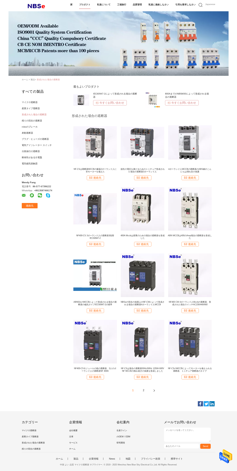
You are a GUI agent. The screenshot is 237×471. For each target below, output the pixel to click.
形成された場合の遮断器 (48, 79)
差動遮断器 (27, 133)
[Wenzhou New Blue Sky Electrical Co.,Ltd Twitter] (206, 403)
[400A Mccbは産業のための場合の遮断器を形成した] (142, 208)
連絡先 (30, 205)
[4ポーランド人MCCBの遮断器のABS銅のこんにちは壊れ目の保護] (190, 142)
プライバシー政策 (150, 459)
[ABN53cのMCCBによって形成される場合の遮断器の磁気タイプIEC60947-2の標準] (95, 275)
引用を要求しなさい (185, 4)
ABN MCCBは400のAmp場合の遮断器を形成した (190, 236)
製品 (76, 459)
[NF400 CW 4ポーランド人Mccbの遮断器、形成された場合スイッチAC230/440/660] (190, 275)
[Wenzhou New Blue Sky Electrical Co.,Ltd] (37, 5)
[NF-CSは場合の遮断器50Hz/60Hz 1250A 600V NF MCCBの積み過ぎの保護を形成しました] (142, 341)
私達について (104, 4)
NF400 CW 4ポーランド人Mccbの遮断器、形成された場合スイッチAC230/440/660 (190, 303)
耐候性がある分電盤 (32, 157)
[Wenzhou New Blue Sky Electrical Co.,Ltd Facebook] (200, 403)
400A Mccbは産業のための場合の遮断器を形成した (143, 236)
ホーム (59, 459)
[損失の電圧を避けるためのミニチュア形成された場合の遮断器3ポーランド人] (142, 142)
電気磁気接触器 (30, 163)
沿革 (71, 436)
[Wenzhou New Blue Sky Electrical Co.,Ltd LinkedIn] (212, 403)
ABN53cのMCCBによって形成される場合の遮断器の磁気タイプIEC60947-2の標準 (95, 303)
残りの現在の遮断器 (32, 120)
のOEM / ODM (123, 436)
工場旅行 (121, 4)
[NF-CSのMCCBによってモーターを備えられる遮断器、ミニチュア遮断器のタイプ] (190, 341)
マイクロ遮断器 (30, 102)
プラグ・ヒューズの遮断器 (35, 139)
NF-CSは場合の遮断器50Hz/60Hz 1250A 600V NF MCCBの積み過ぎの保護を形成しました (142, 369)
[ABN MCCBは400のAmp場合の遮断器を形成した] (190, 208)
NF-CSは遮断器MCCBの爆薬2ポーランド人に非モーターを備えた (95, 170)
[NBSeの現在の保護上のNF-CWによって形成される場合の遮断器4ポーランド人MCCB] (142, 275)
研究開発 (121, 442)
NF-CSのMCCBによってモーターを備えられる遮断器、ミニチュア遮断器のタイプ (190, 369)
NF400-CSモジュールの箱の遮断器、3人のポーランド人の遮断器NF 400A (95, 369)
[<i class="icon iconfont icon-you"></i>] (154, 390)
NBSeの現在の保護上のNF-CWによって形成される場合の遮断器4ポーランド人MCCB (142, 303)
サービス (73, 442)
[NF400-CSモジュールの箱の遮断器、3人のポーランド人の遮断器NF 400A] (95, 341)
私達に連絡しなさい (158, 4)
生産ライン (122, 430)
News (112, 459)
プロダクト (84, 4)
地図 (128, 459)
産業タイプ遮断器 (31, 108)
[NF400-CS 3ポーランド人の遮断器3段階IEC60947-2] (95, 208)
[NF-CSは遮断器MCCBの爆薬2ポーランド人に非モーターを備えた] (95, 142)
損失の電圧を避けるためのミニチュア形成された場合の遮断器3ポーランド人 (143, 170)
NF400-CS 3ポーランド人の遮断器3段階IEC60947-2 (95, 236)
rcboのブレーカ (30, 126)
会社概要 (73, 430)
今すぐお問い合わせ (111, 102)
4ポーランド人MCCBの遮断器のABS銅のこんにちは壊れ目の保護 (189, 170)
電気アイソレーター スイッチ (37, 145)
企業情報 (94, 459)
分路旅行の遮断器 (31, 151)
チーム (72, 449)
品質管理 (137, 4)
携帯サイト (177, 459)
